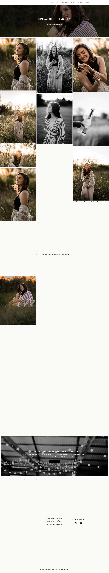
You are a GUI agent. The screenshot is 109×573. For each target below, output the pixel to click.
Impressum (61, 518)
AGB (45, 518)
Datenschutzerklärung (52, 518)
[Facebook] (76, 523)
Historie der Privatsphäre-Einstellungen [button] (54, 522)
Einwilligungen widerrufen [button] (54, 524)
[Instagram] (81, 523)
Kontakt (87, 2)
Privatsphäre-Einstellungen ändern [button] (54, 520)
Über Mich (58, 2)
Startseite (51, 2)
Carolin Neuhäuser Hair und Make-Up (56, 24)
